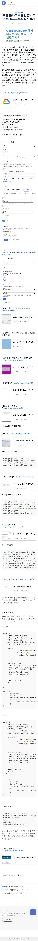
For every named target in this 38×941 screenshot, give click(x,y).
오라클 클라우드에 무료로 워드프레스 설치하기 (14, 893)
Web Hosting (19, 12)
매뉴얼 (8, 60)
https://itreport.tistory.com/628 (23, 383)
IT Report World (18, 57)
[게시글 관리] (12, 875)
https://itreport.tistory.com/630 (14, 408)
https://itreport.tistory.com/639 (24, 579)
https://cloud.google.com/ (18, 93)
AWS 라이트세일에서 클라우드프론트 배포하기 (14, 890)
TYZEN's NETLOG (10, 910)
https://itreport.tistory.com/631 (20, 433)
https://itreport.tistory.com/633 (14, 527)
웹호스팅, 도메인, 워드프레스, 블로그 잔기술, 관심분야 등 (14, 914)
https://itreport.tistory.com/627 (14, 360)
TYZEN (9, 2)
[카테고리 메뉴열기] (34, 3)
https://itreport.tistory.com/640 (14, 850)
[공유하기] (9, 875)
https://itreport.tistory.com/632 (25, 477)
